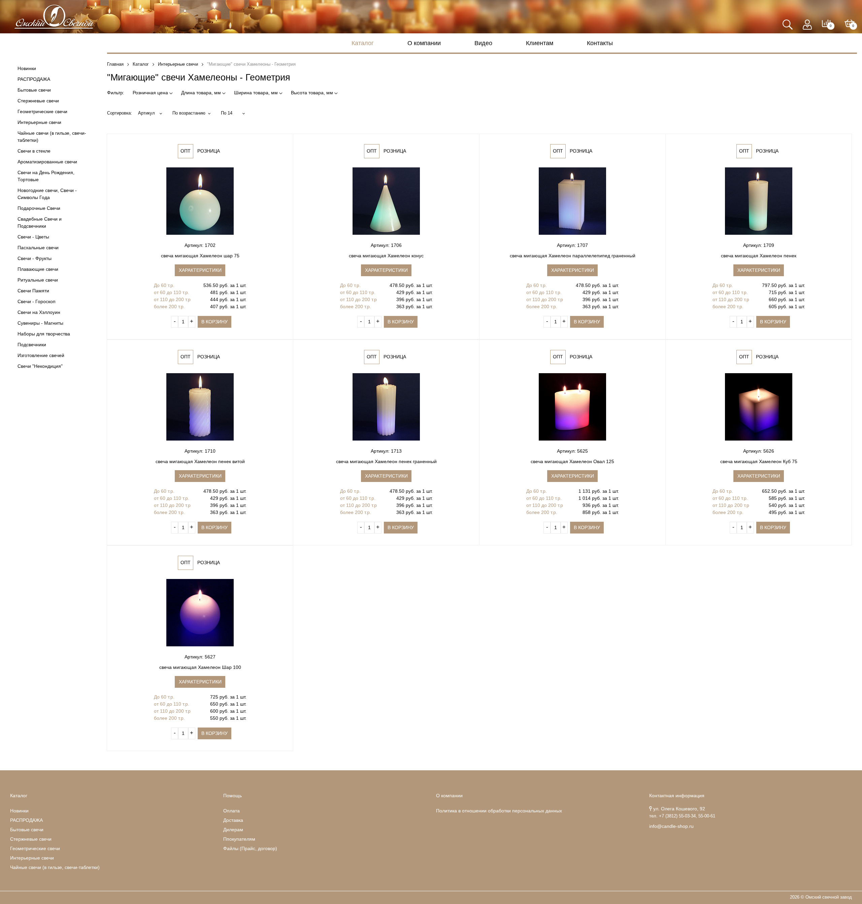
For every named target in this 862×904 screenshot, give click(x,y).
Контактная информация (676, 795)
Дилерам (233, 829)
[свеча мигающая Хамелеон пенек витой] (200, 407)
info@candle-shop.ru (671, 826)
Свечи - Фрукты (35, 258)
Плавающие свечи (38, 269)
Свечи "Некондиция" (40, 366)
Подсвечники (32, 344)
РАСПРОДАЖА (34, 79)
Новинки (27, 68)
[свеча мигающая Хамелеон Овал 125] (572, 407)
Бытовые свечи (34, 90)
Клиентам (539, 43)
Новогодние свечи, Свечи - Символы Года (47, 194)
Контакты (600, 43)
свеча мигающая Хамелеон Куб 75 (758, 461)
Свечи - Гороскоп (37, 301)
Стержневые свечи (38, 100)
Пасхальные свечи (38, 247)
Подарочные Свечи (39, 208)
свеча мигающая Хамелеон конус (386, 255)
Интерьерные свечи (39, 122)
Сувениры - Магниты (40, 323)
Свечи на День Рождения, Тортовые (46, 176)
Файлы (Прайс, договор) (250, 848)
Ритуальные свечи (38, 280)
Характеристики (200, 270)
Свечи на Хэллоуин (39, 312)
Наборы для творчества (44, 333)
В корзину (214, 321)
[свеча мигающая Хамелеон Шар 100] (200, 612)
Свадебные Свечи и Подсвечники (40, 222)
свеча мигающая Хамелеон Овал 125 (572, 461)
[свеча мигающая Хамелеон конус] (386, 201)
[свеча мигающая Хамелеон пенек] (758, 201)
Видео (483, 43)
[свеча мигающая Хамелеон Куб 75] (758, 407)
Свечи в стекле (34, 151)
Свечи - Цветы (33, 236)
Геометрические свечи (42, 111)
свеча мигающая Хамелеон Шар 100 (200, 667)
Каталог (363, 43)
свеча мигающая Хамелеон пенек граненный (386, 461)
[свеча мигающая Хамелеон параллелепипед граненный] (572, 201)
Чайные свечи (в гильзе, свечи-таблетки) (52, 136)
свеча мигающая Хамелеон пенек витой (200, 461)
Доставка (233, 820)
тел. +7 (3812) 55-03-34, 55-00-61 (682, 816)
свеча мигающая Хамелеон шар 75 (200, 255)
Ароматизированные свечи (47, 161)
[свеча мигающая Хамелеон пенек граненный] (386, 407)
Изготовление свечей (41, 355)
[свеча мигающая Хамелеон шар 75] (200, 201)
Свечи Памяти (33, 290)
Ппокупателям (239, 839)
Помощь (232, 795)
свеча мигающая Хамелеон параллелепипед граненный (572, 255)
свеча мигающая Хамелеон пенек (758, 255)
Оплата (231, 810)
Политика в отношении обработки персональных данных (499, 810)
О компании (424, 43)
